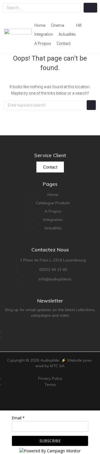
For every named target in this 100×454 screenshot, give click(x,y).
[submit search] (90, 8)
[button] (60, 25)
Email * (18, 418)
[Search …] (42, 8)
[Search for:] (44, 105)
